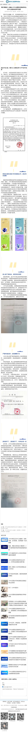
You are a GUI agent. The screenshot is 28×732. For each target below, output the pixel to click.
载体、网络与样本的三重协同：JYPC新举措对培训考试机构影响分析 (17, 547)
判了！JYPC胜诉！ (13, 587)
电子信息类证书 (16, 701)
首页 (1, 4)
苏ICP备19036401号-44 (21, 709)
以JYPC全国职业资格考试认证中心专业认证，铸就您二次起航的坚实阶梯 (17, 638)
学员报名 (9, 702)
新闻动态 (5, 4)
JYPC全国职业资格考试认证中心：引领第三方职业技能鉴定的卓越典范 (17, 631)
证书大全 (23, 701)
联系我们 (18, 702)
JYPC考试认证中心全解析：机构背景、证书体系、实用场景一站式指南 (17, 540)
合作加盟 (14, 702)
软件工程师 (9, 701)
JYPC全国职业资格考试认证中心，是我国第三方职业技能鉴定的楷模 (17, 610)
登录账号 (10, 686)
